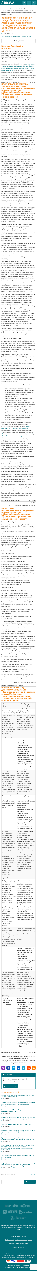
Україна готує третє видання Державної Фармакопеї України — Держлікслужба (17, 1095)
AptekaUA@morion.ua (26, 1267)
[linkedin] (18, 1068)
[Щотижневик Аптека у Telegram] (32, 1175)
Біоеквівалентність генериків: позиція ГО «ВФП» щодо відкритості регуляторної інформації (18, 1131)
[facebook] (8, 1068)
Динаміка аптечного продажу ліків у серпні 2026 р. (17, 1124)
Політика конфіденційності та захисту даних (18, 1240)
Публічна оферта (18, 1247)
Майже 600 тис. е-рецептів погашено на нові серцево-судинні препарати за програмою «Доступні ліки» (18, 1117)
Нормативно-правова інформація (23, 36)
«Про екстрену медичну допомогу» (12, 438)
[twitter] (23, 1068)
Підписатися (30, 1182)
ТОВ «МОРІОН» (16, 1267)
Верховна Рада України (9, 36)
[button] (24, 3)
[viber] (3, 1068)
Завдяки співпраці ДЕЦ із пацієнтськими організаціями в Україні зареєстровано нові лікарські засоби (18, 1103)
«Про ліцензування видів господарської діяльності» (17, 434)
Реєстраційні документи (18, 1236)
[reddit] (29, 1068)
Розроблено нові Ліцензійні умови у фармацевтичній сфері (13, 1110)
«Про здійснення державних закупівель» (14, 436)
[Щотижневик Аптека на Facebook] (35, 1175)
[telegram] (13, 1068)
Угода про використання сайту (18, 1243)
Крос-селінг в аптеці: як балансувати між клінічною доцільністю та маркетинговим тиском (17, 1138)
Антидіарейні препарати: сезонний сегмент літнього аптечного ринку (17, 1156)
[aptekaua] (34, 1068)
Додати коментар (10, 1086)
